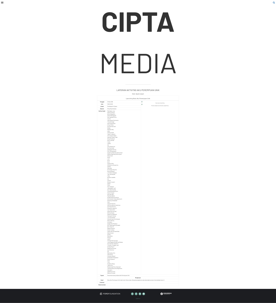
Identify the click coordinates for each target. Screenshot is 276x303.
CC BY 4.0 (138, 298)
